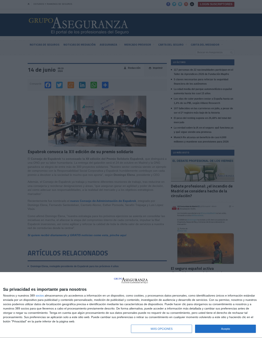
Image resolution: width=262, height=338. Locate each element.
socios (40, 295)
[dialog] (131, 305)
